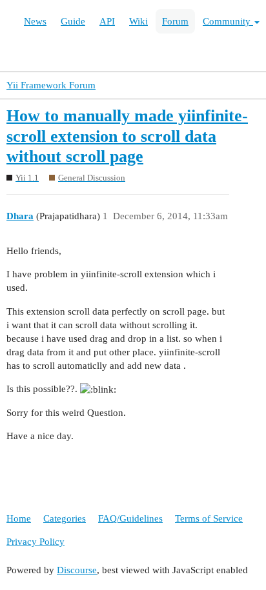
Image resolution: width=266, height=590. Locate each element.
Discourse (77, 570)
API (107, 21)
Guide (73, 21)
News (35, 21)
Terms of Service (209, 518)
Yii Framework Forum (51, 85)
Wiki (138, 21)
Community (228, 21)
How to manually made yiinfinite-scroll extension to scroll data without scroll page (127, 136)
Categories (64, 518)
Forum (175, 21)
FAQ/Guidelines (130, 518)
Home (18, 518)
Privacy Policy (35, 541)
